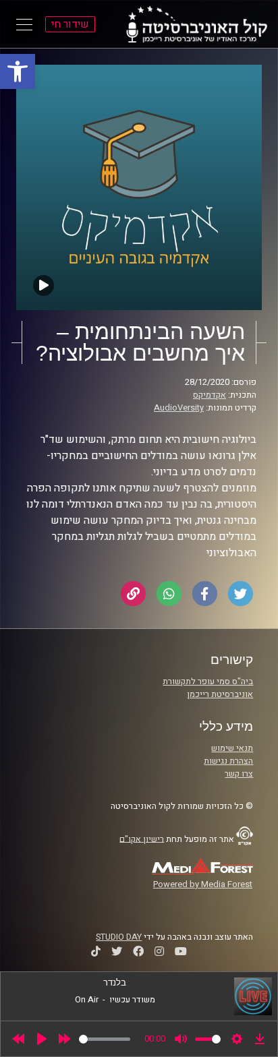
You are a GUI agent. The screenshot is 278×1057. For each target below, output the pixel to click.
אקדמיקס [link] (209, 395)
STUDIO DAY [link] (119, 937)
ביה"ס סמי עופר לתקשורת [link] (208, 681)
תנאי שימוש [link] (232, 748)
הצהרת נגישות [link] (228, 761)
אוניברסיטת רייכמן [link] (220, 694)
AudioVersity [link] (179, 408)
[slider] (104, 1039)
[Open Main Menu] (24, 24)
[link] (17, 71)
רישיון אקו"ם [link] (141, 839)
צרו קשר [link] (239, 774)
